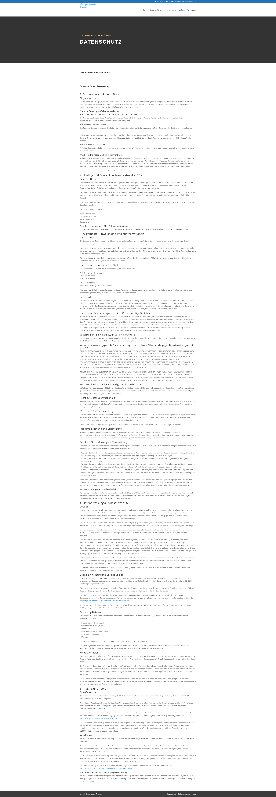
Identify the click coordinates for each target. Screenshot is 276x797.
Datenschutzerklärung (187, 794)
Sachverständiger (157, 10)
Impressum (171, 794)
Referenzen (191, 10)
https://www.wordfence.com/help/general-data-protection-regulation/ (106, 768)
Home (145, 10)
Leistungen (171, 10)
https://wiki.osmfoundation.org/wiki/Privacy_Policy (99, 718)
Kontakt (181, 10)
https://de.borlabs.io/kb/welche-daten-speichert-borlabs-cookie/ (108, 601)
